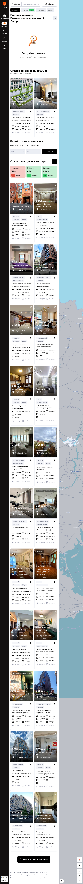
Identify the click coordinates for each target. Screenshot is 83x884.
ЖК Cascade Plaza (18, 111)
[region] (71, 442)
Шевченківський (42, 219)
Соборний (16, 219)
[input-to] (33, 151)
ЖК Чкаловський (18, 277)
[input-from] (17, 151)
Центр (39, 216)
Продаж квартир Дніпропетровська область (30, 872)
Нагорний (16, 114)
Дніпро (24, 219)
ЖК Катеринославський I (44, 277)
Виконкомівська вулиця (18, 878)
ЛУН (11, 872)
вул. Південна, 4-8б (43, 111)
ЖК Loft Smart (17, 704)
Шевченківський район (41, 875)
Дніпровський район (16, 875)
